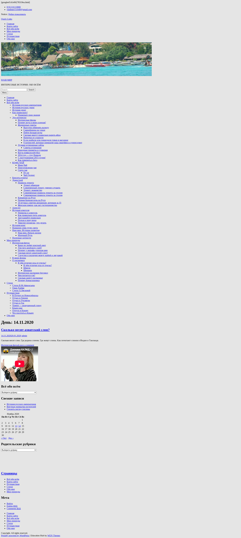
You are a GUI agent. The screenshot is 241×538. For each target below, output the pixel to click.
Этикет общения (31, 185)
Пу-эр (26, 172)
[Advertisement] (57, 363)
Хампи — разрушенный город (26, 305)
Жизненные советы (27, 125)
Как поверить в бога (27, 160)
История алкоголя (20, 210)
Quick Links (6, 19)
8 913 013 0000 (14, 7)
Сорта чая (22, 170)
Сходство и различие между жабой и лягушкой (40, 255)
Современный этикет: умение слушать (41, 188)
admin (24, 335)
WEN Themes (53, 535)
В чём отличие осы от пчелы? (32, 263)
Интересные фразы (27, 120)
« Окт (4, 438)
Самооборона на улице (34, 130)
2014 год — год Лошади (29, 155)
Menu (4, 93)
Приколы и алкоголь (27, 213)
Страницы (9, 473)
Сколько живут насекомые (30, 278)
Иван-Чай (22, 165)
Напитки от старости (33, 137)
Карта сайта (12, 26)
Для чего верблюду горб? (30, 248)
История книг (19, 225)
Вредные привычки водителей (21, 406)
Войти (10, 503)
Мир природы (13, 31)
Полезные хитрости (21, 238)
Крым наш (17, 308)
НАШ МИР (6, 80)
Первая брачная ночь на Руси (32, 200)
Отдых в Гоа (18, 303)
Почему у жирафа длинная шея (32, 250)
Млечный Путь (25, 235)
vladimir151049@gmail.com (19, 9)
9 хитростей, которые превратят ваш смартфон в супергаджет (52, 142)
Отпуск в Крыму (20, 310)
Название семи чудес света (25, 228)
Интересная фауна (21, 243)
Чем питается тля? (26, 275)
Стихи (10, 34)
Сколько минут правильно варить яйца (42, 135)
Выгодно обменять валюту (36, 127)
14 (19, 426)
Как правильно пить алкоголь (32, 215)
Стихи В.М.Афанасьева (23, 285)
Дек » (11, 438)
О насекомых (18, 260)
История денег (19, 110)
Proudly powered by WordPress (15, 535)
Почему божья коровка (29, 280)
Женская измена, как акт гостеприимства (37, 205)
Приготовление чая (27, 167)
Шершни (27, 270)
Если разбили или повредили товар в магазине (45, 140)
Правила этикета (26, 183)
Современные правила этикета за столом (42, 193)
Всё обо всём (13, 29)
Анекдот (16, 208)
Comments (14, 508)
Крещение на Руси (27, 198)
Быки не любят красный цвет (32, 245)
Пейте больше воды (32, 132)
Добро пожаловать (17, 14)
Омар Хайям (18, 288)
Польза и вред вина (27, 220)
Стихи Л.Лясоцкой (21, 290)
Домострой (17, 180)
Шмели (26, 268)
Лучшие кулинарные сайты (31, 145)
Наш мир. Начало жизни (29, 233)
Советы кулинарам (32, 147)
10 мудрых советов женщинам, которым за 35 (39, 203)
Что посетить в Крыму (23, 313)
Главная (10, 24)
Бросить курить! (20, 178)
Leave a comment (26, 345)
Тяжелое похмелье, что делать (32, 223)
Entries (12, 506)
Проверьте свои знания (29, 115)
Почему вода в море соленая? (32, 122)
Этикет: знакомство (32, 190)
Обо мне (11, 39)
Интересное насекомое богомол (33, 273)
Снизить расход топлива (18, 409)
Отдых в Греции (20, 298)
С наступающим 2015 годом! (31, 157)
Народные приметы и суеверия (33, 150)
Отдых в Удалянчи (21, 300)
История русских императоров (27, 105)
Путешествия (13, 36)
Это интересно (19, 117)
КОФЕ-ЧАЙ (18, 162)
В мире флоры (19, 258)
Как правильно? (20, 112)
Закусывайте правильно (29, 218)
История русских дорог (23, 107)
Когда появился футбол (29, 152)
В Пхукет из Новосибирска (25, 295)
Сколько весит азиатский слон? (33, 253)
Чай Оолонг (29, 175)
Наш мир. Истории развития (25, 230)
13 (16, 426)
